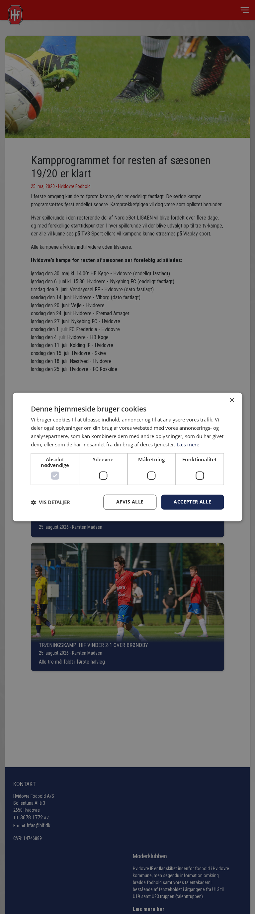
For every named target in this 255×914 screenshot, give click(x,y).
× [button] (231, 400)
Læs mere (188, 444)
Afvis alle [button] (129, 502)
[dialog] (127, 457)
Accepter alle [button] (192, 502)
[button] (50, 502)
